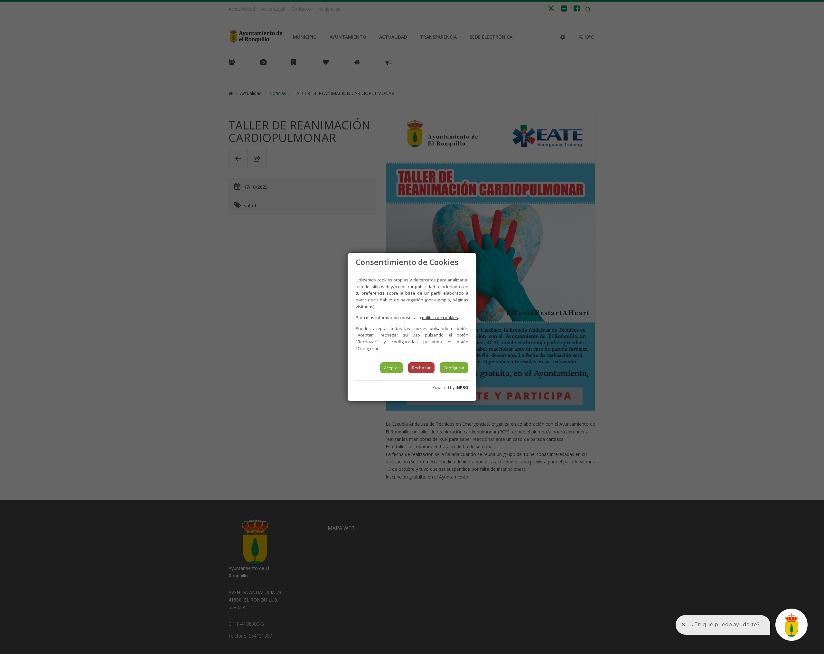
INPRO (461, 387)
